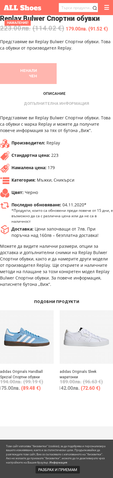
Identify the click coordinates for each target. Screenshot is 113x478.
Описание (54, 93)
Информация (58, 462)
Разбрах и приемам (57, 469)
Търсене (95, 8)
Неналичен (28, 73)
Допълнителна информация (56, 103)
